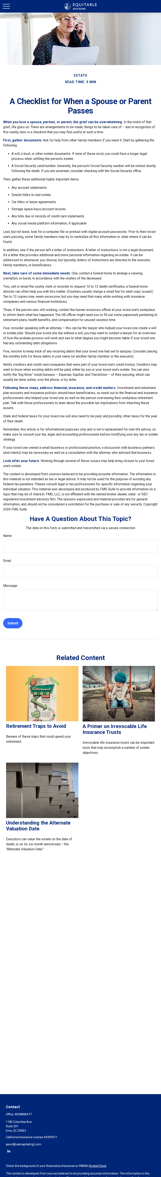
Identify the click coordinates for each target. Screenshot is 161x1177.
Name (7, 536)
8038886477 (23, 1114)
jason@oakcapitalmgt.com (23, 1144)
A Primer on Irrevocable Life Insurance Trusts (115, 729)
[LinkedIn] (9, 1151)
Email (7, 561)
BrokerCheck (97, 1166)
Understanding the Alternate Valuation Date (38, 826)
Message (10, 586)
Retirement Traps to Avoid (36, 726)
